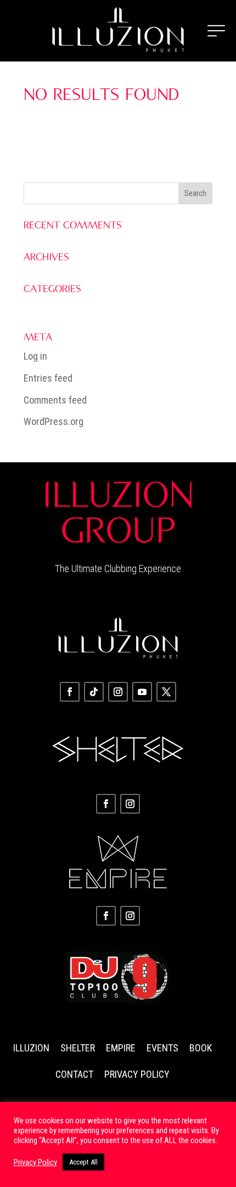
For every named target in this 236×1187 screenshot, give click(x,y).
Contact (74, 1074)
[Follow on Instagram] (118, 692)
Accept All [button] (83, 1162)
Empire (121, 1048)
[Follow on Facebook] (70, 692)
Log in (35, 356)
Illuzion (31, 1048)
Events (162, 1048)
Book (200, 1048)
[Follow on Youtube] (142, 692)
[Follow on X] (166, 692)
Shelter (77, 1048)
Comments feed (55, 400)
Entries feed (48, 378)
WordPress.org (53, 421)
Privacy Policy (137, 1074)
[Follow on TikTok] (94, 692)
